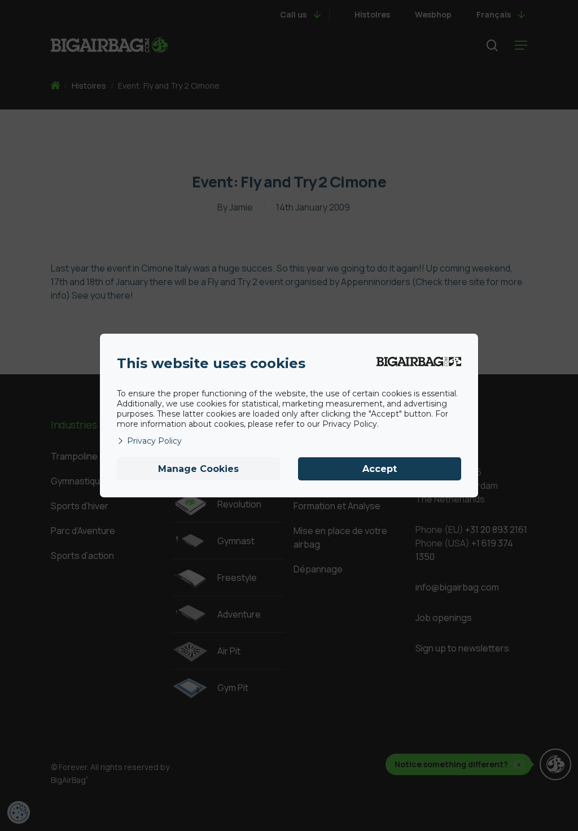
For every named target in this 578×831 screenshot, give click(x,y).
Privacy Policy (154, 441)
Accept (379, 468)
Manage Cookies (198, 468)
